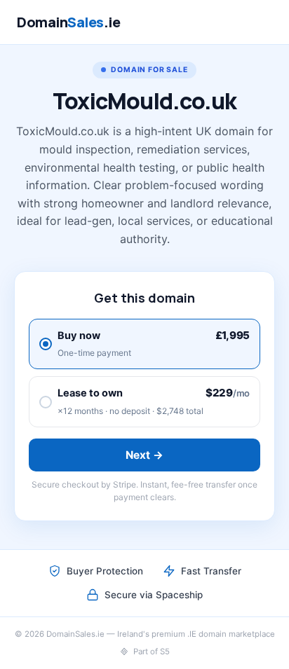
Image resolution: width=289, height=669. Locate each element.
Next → (145, 455)
